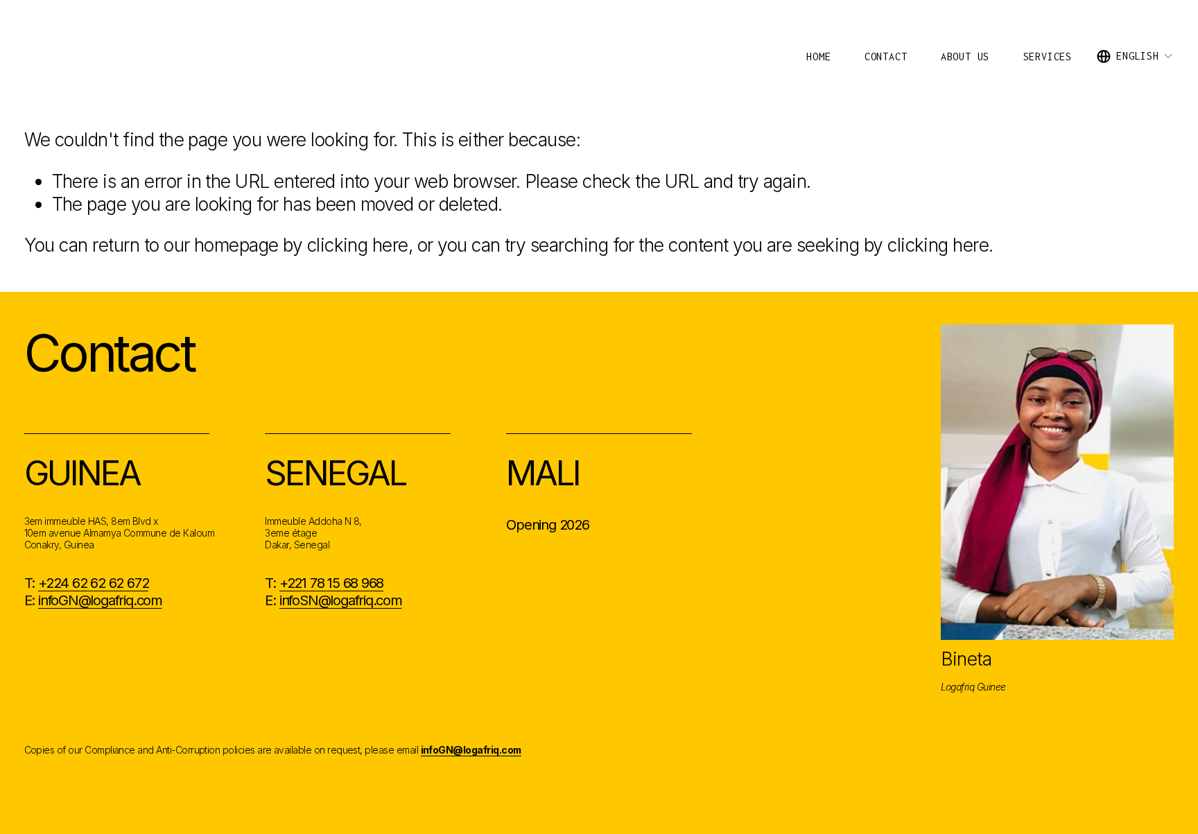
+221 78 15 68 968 (331, 582)
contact (886, 56)
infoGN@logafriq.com (100, 600)
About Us (965, 56)
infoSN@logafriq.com (340, 600)
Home (818, 56)
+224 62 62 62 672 (93, 582)
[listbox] (1135, 56)
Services (1047, 56)
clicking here (357, 245)
